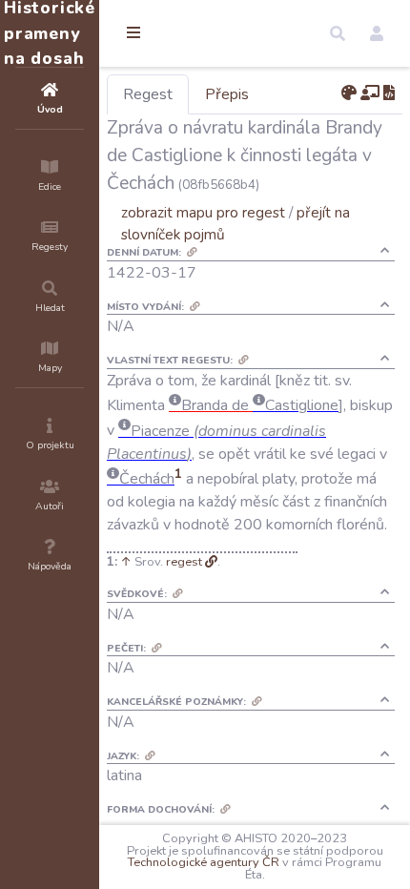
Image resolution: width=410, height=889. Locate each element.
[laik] (369, 93)
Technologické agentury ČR (203, 862)
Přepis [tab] (227, 94)
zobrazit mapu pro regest (203, 212)
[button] (338, 33)
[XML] (389, 93)
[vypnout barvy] (349, 93)
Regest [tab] (148, 94)
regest (184, 561)
